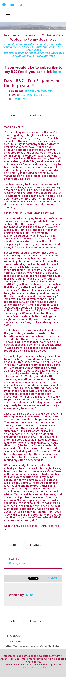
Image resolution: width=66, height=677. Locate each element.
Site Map (24, 667)
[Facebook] (4, 5)
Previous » (35, 115)
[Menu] (8, 13)
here (57, 71)
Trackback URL (13, 641)
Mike (29, 594)
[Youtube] (12, 5)
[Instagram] (20, 5)
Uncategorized (17, 563)
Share (54, 578)
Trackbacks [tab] (14, 635)
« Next (14, 115)
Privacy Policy (39, 667)
